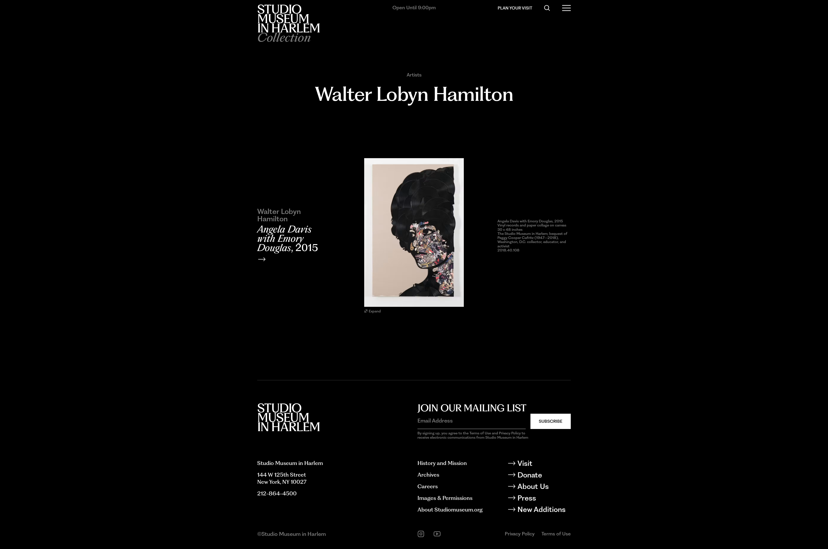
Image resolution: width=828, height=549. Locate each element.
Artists (414, 75)
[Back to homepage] (288, 19)
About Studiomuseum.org (450, 509)
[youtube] (437, 533)
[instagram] (420, 533)
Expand (375, 311)
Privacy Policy (520, 534)
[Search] (547, 8)
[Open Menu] (566, 8)
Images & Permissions (444, 498)
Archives (428, 474)
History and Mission (442, 463)
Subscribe (550, 421)
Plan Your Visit (515, 8)
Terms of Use (556, 534)
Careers (427, 486)
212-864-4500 (277, 493)
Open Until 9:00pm (414, 8)
